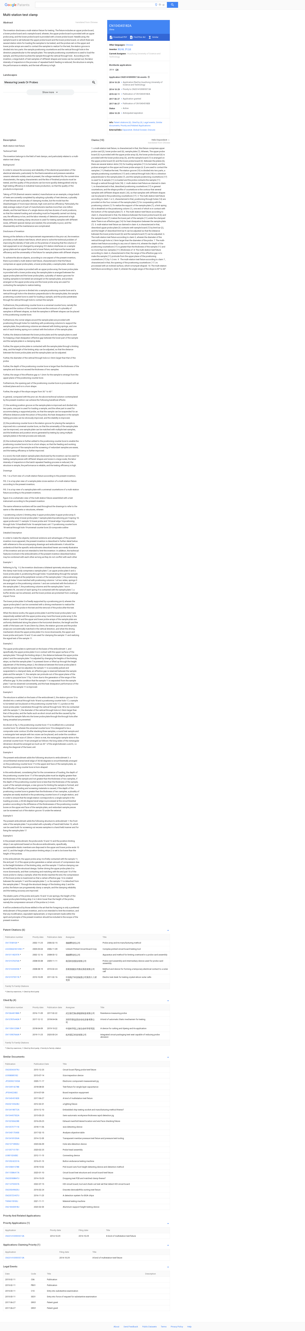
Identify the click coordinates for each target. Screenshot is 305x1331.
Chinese (129, 45)
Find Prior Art (139, 37)
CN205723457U (12, 1195)
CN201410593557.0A (14, 1236)
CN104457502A (12, 1115)
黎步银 (121, 49)
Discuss (151, 130)
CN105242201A (12, 1161)
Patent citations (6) (122, 122)
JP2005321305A (12, 1081)
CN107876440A (12, 1019)
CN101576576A (12, 961)
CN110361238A (12, 1028)
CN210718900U (12, 1144)
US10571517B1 (12, 1150)
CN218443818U (12, 1207)
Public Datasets (149, 1326)
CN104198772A (12, 1110)
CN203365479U (12, 1069)
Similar (155, 37)
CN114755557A (12, 1184)
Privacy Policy (177, 1326)
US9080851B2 (11, 1075)
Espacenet (127, 130)
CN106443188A (12, 1013)
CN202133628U (12, 1104)
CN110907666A (12, 1034)
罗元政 (128, 49)
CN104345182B (12, 1098)
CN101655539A (12, 969)
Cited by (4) (137, 122)
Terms (163, 1326)
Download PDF (120, 37)
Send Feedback (131, 1326)
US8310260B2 (11, 1155)
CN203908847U (12, 1178)
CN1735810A (11, 943)
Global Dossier (140, 130)
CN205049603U (12, 1190)
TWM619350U (11, 1201)
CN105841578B (12, 1167)
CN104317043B (12, 1132)
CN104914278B (12, 1087)
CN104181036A (12, 1138)
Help (189, 1326)
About (116, 1326)
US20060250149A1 (14, 949)
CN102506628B (12, 1121)
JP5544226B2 (11, 1092)
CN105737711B (12, 1127)
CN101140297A (12, 955)
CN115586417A (12, 1172)
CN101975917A (12, 977)
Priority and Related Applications (135, 125)
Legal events (149, 122)
